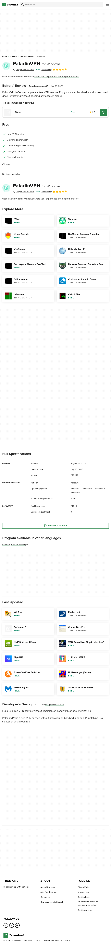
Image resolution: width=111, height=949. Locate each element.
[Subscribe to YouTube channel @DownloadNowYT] (17, 925)
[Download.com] (10, 4)
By (23, 69)
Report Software (57, 525)
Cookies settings (84, 910)
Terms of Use (83, 892)
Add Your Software (48, 892)
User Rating (46, 69)
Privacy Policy (83, 887)
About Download (47, 887)
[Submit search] (22, 4)
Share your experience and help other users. (56, 76)
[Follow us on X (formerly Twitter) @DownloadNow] (11, 925)
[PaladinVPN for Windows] (6, 66)
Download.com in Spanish (51, 902)
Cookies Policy (83, 897)
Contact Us (45, 897)
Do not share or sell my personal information (87, 903)
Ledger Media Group (54, 705)
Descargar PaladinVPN (13, 544)
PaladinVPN (37, 63)
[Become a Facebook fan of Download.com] (5, 925)
